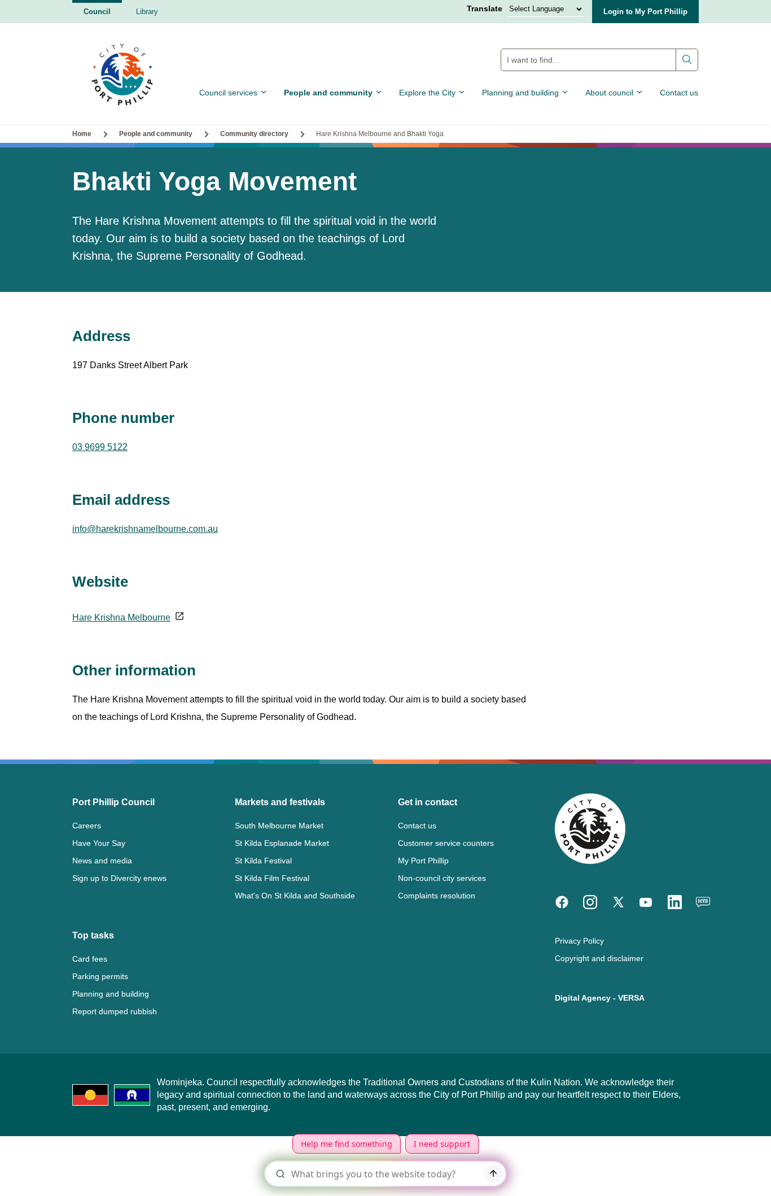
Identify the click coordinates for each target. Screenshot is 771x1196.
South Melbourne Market (279, 825)
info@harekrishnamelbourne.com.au (145, 529)
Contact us (679, 92)
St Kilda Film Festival (272, 878)
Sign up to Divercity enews (119, 878)
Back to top (714, 1171)
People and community (328, 92)
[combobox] (599, 60)
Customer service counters (446, 843)
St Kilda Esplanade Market (282, 843)
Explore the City (427, 92)
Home (81, 134)
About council (609, 92)
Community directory (254, 134)
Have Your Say (98, 843)
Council (97, 11)
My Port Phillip (423, 860)
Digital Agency (583, 997)
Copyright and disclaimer (599, 958)
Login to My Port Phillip (645, 11)
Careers (86, 825)
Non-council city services (442, 878)
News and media (102, 860)
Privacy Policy (579, 940)
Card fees (89, 958)
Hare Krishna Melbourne (121, 617)
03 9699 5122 (100, 447)
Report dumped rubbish (114, 1011)
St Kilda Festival (263, 860)
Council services (228, 92)
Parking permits (100, 976)
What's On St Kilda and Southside (295, 895)
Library (147, 11)
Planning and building (520, 92)
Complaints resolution (436, 895)
